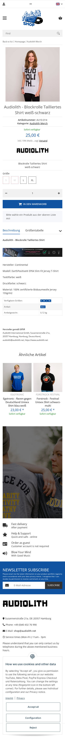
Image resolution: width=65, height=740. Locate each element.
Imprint (9, 698)
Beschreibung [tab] (11, 230)
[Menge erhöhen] (58, 193)
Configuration (33, 717)
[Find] (58, 33)
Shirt (43, 307)
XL (49, 301)
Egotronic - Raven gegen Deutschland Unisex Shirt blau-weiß (17, 402)
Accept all (33, 706)
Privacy (21, 698)
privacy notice (35, 576)
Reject (33, 727)
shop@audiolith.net (25, 630)
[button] (30, 4)
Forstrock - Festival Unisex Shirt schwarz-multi (47, 402)
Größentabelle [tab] (34, 230)
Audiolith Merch (39, 123)
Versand (43, 140)
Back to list (8, 41)
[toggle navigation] (5, 18)
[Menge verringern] (6, 193)
